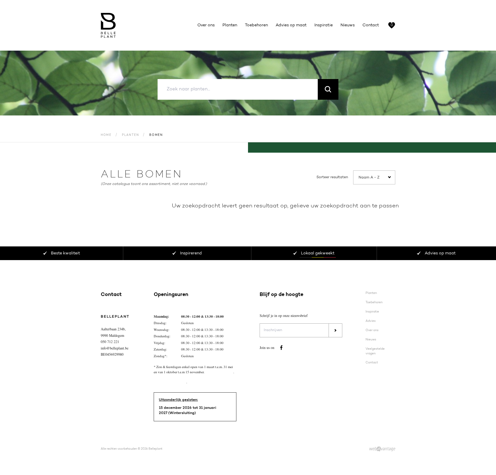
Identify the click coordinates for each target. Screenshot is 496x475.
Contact (370, 25)
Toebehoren (256, 25)
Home (106, 135)
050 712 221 (110, 341)
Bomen (156, 135)
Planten (229, 25)
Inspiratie (323, 25)
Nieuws (347, 25)
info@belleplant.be (114, 348)
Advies (371, 321)
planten (130, 135)
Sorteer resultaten (332, 177)
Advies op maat (291, 25)
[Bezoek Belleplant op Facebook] (281, 347)
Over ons (206, 25)
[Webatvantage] (382, 449)
